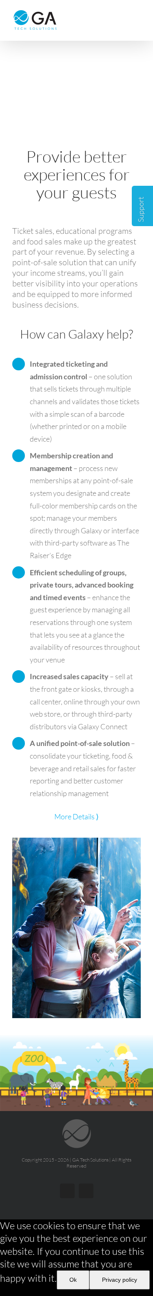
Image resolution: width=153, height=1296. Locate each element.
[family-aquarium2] (76, 842)
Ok (73, 1279)
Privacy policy (119, 1279)
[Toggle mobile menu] (137, 14)
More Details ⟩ (76, 816)
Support (140, 209)
